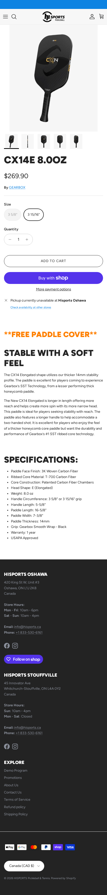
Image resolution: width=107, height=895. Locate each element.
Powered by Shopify (63, 878)
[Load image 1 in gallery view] (53, 78)
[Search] (16, 16)
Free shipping (40, 5)
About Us (11, 785)
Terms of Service (17, 799)
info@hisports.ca (27, 627)
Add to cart (53, 261)
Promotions (13, 778)
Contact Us (13, 792)
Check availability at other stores (30, 307)
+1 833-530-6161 (29, 632)
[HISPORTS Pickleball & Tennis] (53, 16)
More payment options (53, 289)
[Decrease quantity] (8, 239)
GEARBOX (17, 187)
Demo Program (15, 770)
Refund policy (14, 807)
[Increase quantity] (28, 239)
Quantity (11, 229)
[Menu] (5, 16)
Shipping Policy (16, 814)
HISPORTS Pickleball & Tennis (32, 878)
